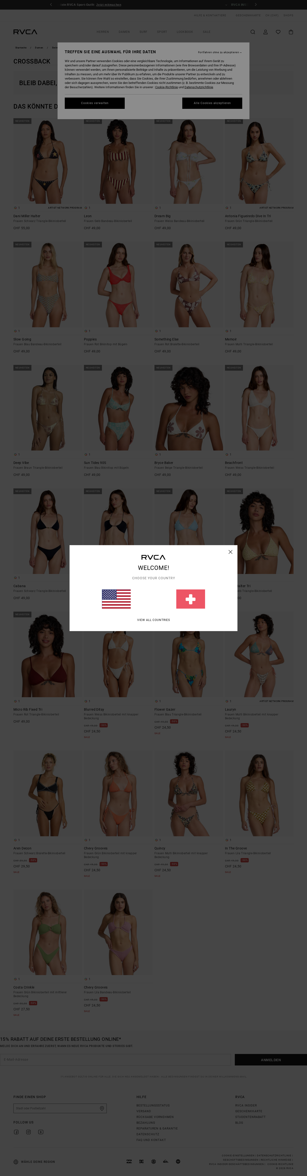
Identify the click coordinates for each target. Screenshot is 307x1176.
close (231, 552)
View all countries (153, 619)
